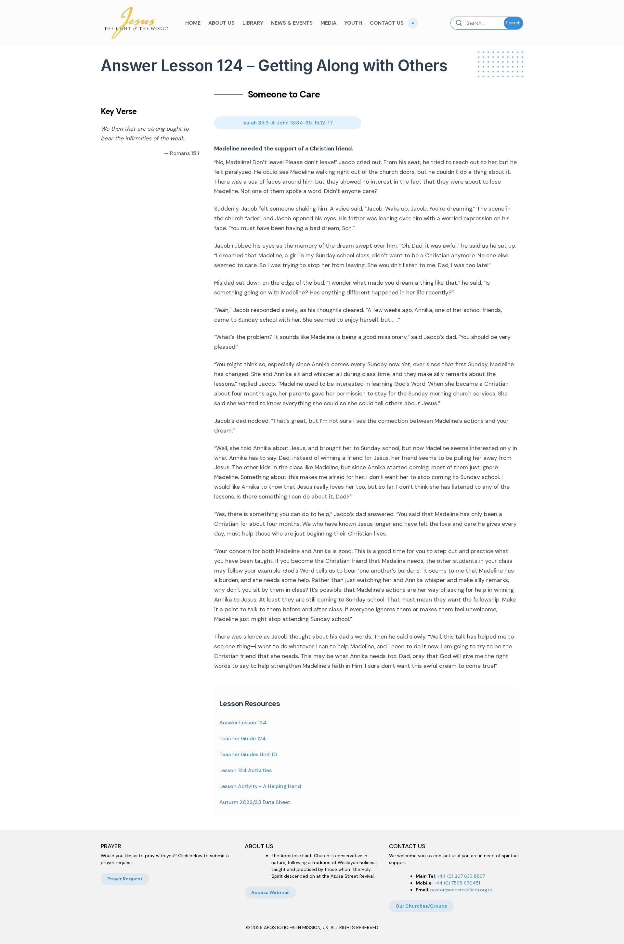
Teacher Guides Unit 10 (248, 754)
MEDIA (328, 22)
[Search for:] (477, 23)
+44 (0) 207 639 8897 (461, 876)
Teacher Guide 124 (242, 738)
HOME (193, 22)
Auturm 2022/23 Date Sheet (254, 802)
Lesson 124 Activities (245, 770)
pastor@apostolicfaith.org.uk (461, 890)
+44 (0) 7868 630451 (457, 883)
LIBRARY (252, 22)
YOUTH (353, 22)
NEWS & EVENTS (292, 22)
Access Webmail (270, 892)
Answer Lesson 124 (242, 722)
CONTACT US (387, 22)
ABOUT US (221, 22)
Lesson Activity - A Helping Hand (260, 786)
